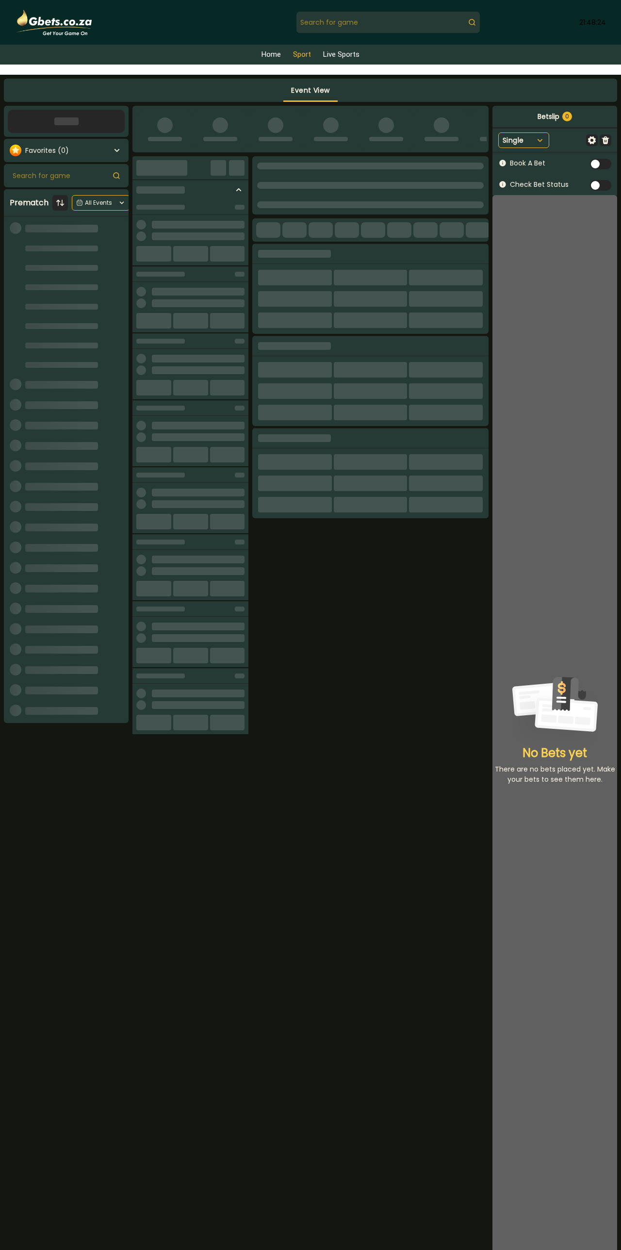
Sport (302, 54)
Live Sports (341, 54)
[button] (310, 90)
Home (271, 54)
